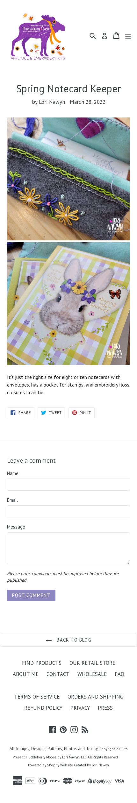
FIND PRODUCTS (41, 662)
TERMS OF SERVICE (37, 696)
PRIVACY (80, 707)
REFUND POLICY (43, 707)
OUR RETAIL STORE (92, 662)
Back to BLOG (73, 640)
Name (12, 473)
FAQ (120, 674)
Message (16, 527)
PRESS (105, 707)
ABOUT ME (26, 674)
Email (12, 500)
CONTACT (58, 674)
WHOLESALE (92, 674)
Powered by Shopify (43, 765)
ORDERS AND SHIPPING (95, 696)
